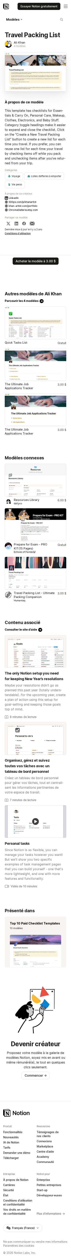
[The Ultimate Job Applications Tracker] (35, 364)
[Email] (32, 223)
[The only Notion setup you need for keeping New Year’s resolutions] (35, 651)
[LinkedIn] (16, 223)
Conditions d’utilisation (18, 233)
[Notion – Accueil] (6, 6)
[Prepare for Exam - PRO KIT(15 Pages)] (35, 524)
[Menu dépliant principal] (65, 6)
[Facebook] (24, 223)
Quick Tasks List (16, 342)
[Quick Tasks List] (35, 322)
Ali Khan (19, 42)
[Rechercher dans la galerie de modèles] (61, 19)
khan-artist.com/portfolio (23, 205)
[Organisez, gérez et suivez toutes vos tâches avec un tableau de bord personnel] (35, 738)
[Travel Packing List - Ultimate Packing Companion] (35, 573)
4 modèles (19, 46)
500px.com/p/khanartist (22, 201)
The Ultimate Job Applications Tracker (19, 386)
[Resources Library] (35, 480)
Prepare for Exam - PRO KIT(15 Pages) (30, 546)
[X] (8, 223)
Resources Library (26, 500)
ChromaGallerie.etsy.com (23, 209)
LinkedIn (14, 197)
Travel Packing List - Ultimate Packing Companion (34, 595)
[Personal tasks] (35, 821)
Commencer (36, 1075)
